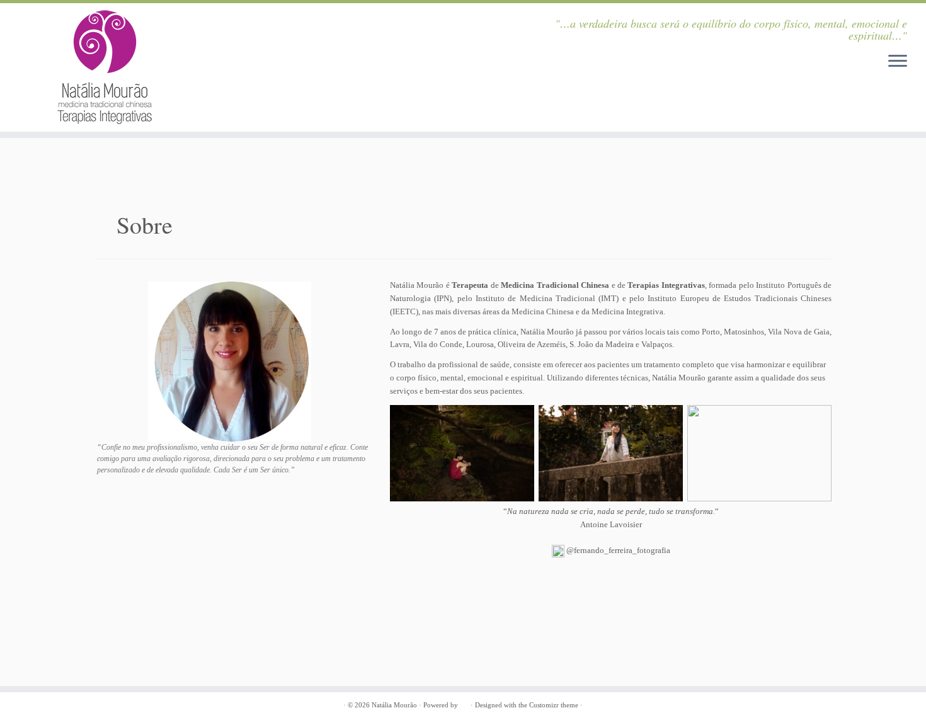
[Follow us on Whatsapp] (307, 24)
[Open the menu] (897, 61)
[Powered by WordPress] (464, 705)
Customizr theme (553, 705)
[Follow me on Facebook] (291, 24)
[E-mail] (324, 24)
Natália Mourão (394, 705)
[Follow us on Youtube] (274, 24)
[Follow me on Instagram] (258, 24)
